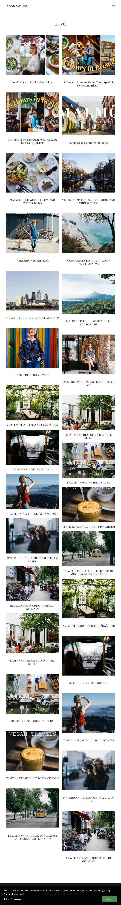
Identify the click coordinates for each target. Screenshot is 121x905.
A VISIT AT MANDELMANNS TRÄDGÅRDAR (32, 425)
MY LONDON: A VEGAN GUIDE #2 (32, 469)
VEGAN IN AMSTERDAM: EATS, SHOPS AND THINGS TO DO (88, 201)
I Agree (109, 899)
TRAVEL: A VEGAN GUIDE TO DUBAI (89, 482)
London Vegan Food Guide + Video (32, 82)
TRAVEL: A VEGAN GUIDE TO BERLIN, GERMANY (32, 607)
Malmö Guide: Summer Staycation (88, 142)
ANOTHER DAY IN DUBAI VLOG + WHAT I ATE (88, 383)
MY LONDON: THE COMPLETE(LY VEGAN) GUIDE (32, 559)
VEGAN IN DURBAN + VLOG (32, 375)
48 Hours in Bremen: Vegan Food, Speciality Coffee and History (88, 84)
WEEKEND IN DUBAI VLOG (32, 260)
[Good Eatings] (17, 6)
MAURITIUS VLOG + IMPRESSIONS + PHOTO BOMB (88, 322)
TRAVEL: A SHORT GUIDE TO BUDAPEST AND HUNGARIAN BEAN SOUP (88, 572)
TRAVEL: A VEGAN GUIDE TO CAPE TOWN (32, 513)
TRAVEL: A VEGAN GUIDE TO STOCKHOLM (88, 526)
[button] (114, 6)
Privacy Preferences (12, 899)
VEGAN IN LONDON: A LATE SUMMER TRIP (32, 318)
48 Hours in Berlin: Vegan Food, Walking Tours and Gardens (32, 141)
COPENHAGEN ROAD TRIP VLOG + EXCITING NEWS (88, 262)
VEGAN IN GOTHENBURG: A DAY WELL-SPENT (88, 436)
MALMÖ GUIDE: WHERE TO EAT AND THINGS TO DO (32, 201)
